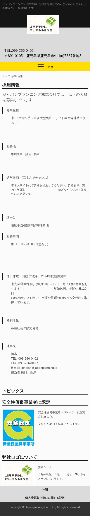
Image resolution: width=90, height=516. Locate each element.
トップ (6, 76)
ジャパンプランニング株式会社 (45, 19)
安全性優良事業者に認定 (26, 402)
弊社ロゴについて (19, 457)
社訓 (45, 489)
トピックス (13, 390)
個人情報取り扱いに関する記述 (45, 497)
